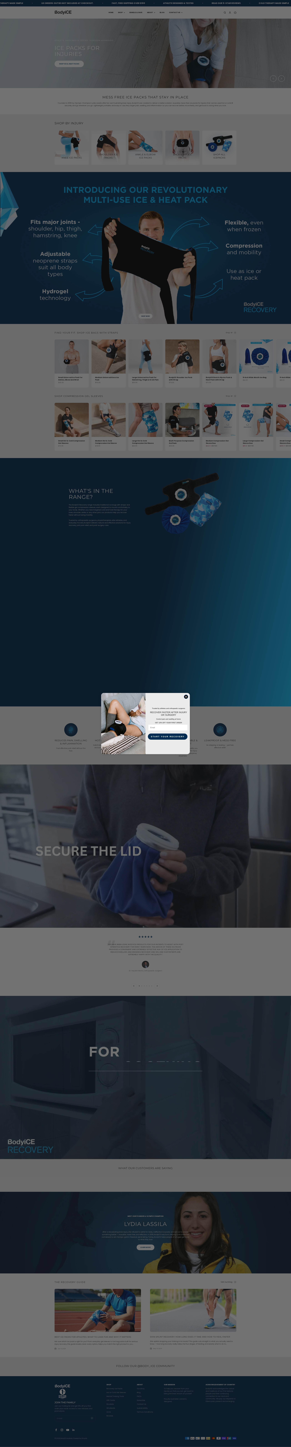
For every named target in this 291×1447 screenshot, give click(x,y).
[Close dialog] (186, 697)
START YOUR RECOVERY (168, 736)
